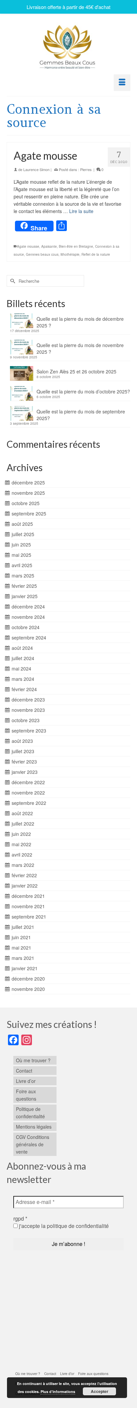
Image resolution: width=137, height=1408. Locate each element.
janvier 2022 (25, 885)
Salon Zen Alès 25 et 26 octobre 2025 (76, 371)
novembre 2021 (28, 906)
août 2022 (22, 813)
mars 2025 (23, 575)
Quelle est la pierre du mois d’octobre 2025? (83, 391)
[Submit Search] (12, 281)
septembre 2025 (29, 513)
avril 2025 (22, 565)
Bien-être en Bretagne (76, 246)
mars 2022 (23, 865)
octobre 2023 (26, 720)
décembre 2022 (28, 782)
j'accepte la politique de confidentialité (63, 1226)
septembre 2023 (29, 730)
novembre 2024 (28, 616)
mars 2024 (23, 678)
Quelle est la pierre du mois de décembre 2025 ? (80, 322)
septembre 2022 (29, 803)
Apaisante (49, 246)
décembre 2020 (28, 978)
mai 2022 (21, 844)
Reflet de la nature (95, 254)
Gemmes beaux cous (42, 254)
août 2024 (22, 647)
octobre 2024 (26, 627)
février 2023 (24, 761)
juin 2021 (21, 937)
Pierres (86, 169)
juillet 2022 (23, 823)
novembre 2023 (28, 710)
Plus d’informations (58, 1391)
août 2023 (22, 741)
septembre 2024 (29, 637)
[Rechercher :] (45, 281)
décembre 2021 (28, 896)
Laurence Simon (36, 169)
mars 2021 (23, 958)
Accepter (99, 1391)
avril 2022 (22, 854)
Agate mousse (28, 246)
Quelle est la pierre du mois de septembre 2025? (81, 414)
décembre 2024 (28, 606)
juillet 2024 (23, 658)
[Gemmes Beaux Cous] (68, 45)
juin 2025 (21, 544)
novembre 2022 (28, 792)
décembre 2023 (28, 699)
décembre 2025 (28, 482)
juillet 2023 (23, 751)
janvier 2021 (25, 968)
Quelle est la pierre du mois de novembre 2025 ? (80, 348)
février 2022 (24, 875)
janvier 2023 (25, 772)
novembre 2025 (28, 492)
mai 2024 (21, 668)
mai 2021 (21, 947)
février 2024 (24, 689)
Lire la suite (81, 211)
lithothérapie (70, 254)
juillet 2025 (23, 534)
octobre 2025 (26, 503)
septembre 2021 (29, 916)
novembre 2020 (28, 989)
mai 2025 (21, 554)
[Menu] (122, 82)
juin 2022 (21, 834)
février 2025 (24, 585)
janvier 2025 (25, 596)
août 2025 (22, 523)
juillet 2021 (23, 927)
